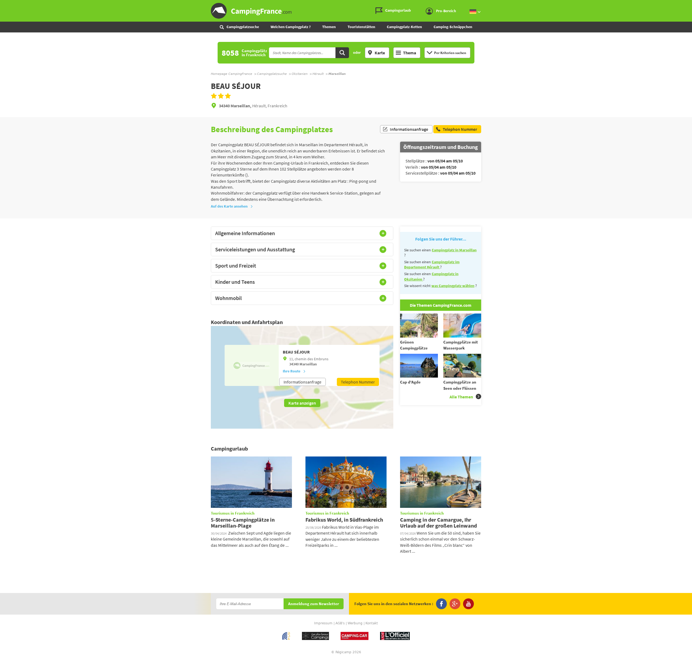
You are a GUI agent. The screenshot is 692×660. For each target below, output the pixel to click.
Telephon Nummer (358, 382)
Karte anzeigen (302, 403)
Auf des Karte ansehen (229, 206)
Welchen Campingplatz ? (291, 26)
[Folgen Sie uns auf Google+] (455, 603)
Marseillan (308, 364)
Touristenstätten (361, 26)
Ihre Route (291, 371)
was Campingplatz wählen (452, 285)
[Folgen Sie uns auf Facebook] (441, 603)
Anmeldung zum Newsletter (313, 604)
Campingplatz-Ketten (404, 26)
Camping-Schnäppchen (453, 26)
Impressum (323, 623)
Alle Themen (461, 396)
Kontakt (371, 623)
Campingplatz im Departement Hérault (432, 264)
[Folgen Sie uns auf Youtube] (468, 603)
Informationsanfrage (409, 129)
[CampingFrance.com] (346, 11)
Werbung (355, 623)
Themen (329, 26)
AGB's (340, 623)
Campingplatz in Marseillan (454, 250)
